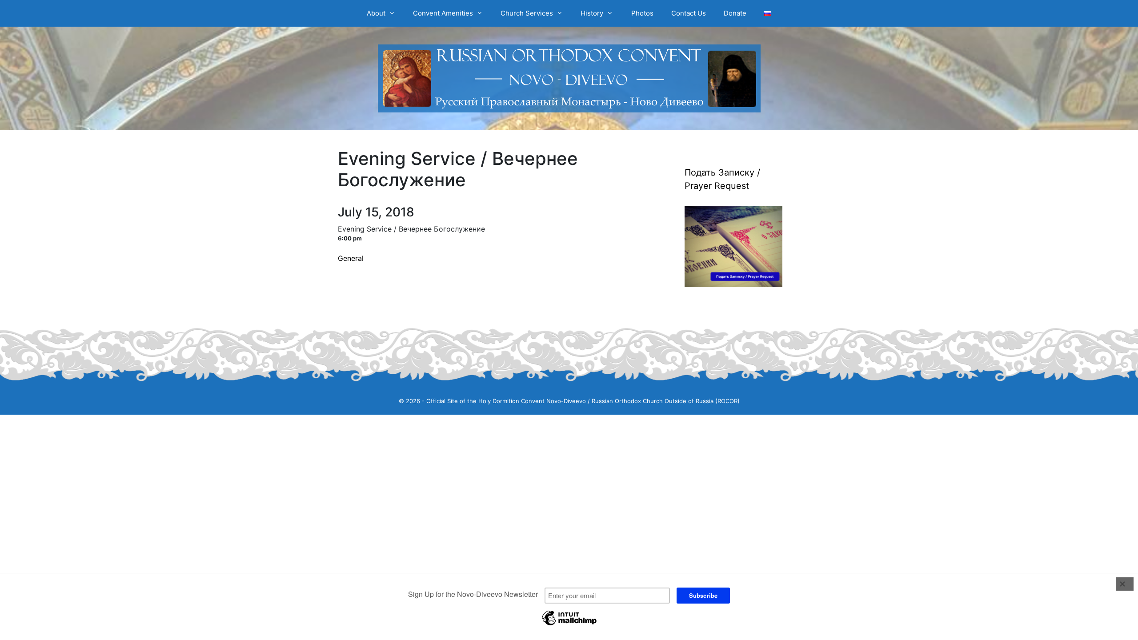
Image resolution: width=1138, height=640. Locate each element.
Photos (642, 13)
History (592, 13)
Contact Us (688, 13)
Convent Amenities (443, 13)
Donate (735, 13)
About (376, 13)
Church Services (527, 13)
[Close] (1125, 584)
